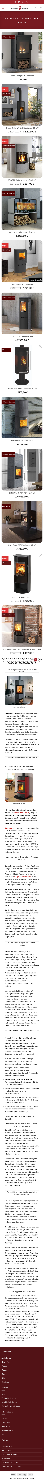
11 (23, 660)
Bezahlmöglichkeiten (9, 1402)
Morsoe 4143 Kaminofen (22, 597)
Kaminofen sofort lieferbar (11, 1406)
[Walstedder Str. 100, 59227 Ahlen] (16, 2)
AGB (3, 1434)
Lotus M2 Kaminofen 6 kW (22, 441)
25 (30, 663)
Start (5, 19)
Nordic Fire (6, 1362)
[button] (3, 8)
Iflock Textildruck (8, 1450)
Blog (3, 1394)
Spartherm (8, 828)
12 (27, 660)
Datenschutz (6, 1426)
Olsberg (4, 1370)
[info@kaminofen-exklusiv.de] (19, 2)
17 (14, 663)
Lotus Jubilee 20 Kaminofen (22, 284)
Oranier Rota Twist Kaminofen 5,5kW (22, 389)
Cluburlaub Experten (9, 1454)
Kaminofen (27, 19)
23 (22, 663)
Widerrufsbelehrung (9, 1430)
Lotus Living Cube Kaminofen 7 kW (22, 232)
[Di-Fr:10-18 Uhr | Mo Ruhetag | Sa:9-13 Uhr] (23, 2)
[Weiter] (34, 663)
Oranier (4, 1374)
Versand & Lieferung (9, 1398)
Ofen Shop (15, 19)
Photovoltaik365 (7, 1446)
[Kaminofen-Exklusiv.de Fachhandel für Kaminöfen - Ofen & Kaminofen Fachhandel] (19, 7)
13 (32, 660)
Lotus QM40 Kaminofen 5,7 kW (22, 493)
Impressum (6, 1422)
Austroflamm (6, 1358)
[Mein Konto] (35, 7)
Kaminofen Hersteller (21, 813)
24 (26, 663)
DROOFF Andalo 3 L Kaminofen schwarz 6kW (22, 649)
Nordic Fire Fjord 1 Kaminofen (22, 76)
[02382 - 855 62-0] (27, 2)
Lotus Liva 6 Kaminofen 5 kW (22, 337)
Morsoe (4, 1366)
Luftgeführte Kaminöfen (22, 877)
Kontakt (4, 1418)
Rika (3, 1378)
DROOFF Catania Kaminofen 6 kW (22, 180)
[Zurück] (3, 659)
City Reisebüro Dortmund (11, 1462)
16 (10, 663)
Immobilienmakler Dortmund (12, 1466)
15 (40, 660)
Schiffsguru (6, 1458)
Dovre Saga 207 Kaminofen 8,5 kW (22, 545)
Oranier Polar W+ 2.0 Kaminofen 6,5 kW (22, 128)
